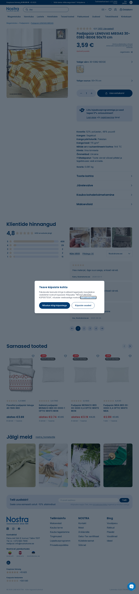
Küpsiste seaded (83, 305)
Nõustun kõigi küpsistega (54, 305)
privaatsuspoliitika (88, 297)
